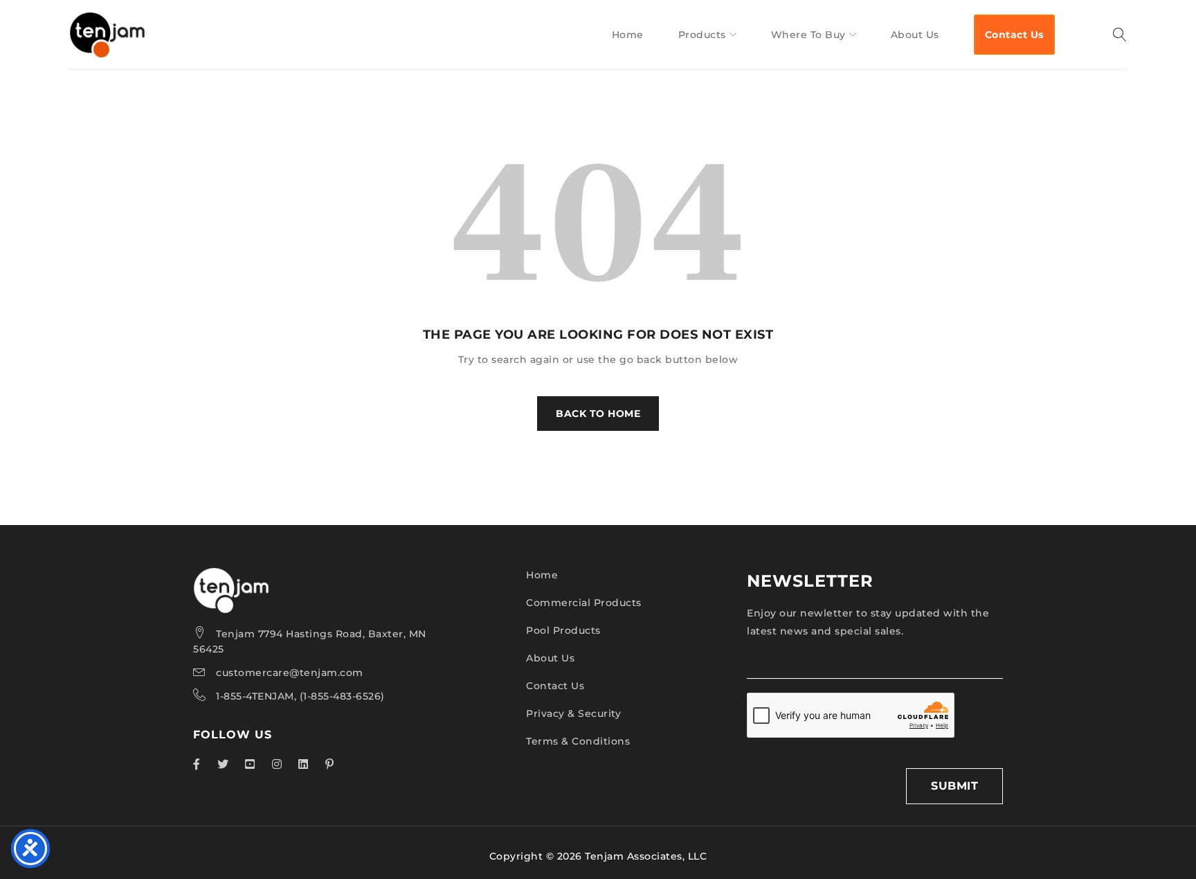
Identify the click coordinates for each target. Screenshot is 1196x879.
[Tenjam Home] (231, 576)
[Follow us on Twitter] (223, 764)
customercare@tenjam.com (289, 672)
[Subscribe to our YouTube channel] (250, 764)
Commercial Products (584, 602)
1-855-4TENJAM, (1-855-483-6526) (300, 696)
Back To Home (598, 413)
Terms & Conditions (578, 741)
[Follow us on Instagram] (277, 764)
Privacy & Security (573, 713)
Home (542, 575)
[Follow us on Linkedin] (303, 764)
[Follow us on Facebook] (197, 764)
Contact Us (555, 686)
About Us (550, 658)
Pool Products (563, 630)
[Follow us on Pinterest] (329, 764)
